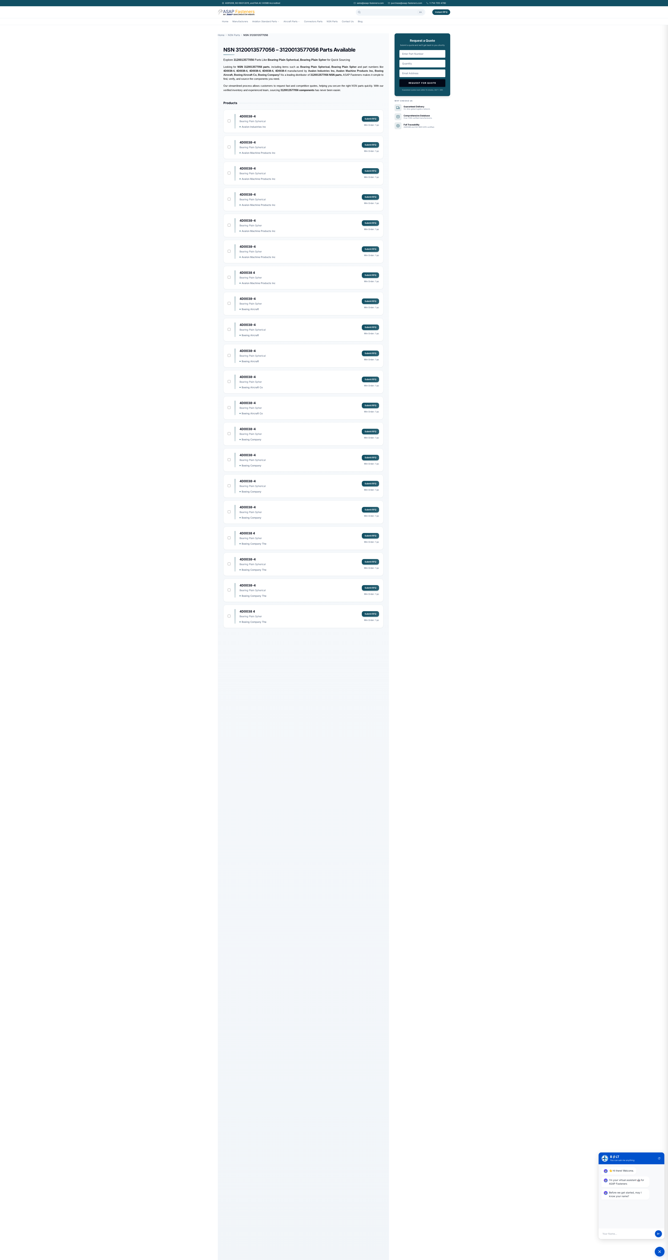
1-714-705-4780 (438, 3)
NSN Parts (332, 21)
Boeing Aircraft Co (252, 387)
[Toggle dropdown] (278, 21)
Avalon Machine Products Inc (258, 152)
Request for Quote (422, 83)
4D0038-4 (248, 116)
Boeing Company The (254, 543)
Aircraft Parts (290, 21)
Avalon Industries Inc (254, 126)
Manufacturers (240, 21)
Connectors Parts (313, 21)
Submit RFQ (370, 118)
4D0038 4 (247, 272)
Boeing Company (251, 439)
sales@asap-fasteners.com (370, 3)
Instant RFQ (441, 12)
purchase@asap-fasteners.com (406, 3)
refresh (659, 1158)
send (658, 1234)
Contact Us (348, 21)
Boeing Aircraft (250, 309)
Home (225, 21)
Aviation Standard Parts (264, 21)
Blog (360, 21)
